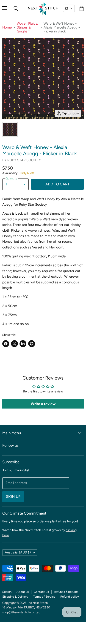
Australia (18, 552)
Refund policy (69, 596)
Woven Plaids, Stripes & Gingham (27, 28)
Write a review (43, 404)
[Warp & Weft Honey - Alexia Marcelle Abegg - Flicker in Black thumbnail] (10, 129)
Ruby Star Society (24, 160)
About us (23, 591)
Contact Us (41, 591)
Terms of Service (44, 596)
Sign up (13, 496)
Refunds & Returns (66, 591)
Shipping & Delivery (15, 596)
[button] (69, 8)
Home (7, 27)
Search (6, 591)
